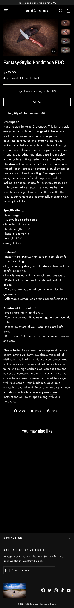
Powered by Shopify (48, 604)
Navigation (12, 538)
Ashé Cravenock (37, 10)
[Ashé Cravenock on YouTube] (69, 590)
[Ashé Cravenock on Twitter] (49, 590)
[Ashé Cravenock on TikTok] (62, 590)
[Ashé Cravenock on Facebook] (43, 590)
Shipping (8, 78)
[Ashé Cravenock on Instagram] (56, 590)
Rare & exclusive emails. (25, 550)
